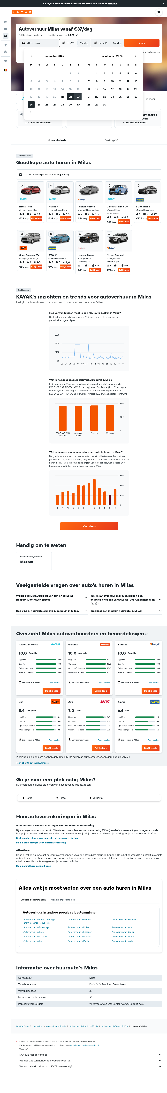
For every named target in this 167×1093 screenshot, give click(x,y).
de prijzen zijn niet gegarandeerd (84, 1045)
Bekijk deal (36, 218)
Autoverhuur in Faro (33, 931)
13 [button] (54, 89)
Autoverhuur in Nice (122, 927)
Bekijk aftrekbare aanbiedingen (33, 865)
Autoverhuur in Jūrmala (123, 936)
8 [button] (70, 81)
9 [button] (78, 81)
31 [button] (31, 112)
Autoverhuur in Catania (35, 936)
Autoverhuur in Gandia (79, 919)
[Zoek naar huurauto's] (5, 36)
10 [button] (31, 89)
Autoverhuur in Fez (33, 941)
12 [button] (47, 89)
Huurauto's (37, 1026)
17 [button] (31, 96)
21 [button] (62, 96)
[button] (163, 3)
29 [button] (70, 104)
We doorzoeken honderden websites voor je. (44, 1060)
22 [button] (70, 96)
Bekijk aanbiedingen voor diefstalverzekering (41, 842)
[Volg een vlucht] (5, 52)
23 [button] (78, 96)
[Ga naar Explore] (5, 45)
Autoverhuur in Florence (124, 919)
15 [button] (70, 89)
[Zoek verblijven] (5, 29)
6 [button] (54, 81)
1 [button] (70, 73)
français (112, 3)
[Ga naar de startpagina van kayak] (22, 12)
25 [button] (39, 104)
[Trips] (5, 61)
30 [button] (78, 104)
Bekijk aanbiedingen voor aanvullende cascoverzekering (47, 838)
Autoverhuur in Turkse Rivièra (115, 1026)
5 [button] (47, 81)
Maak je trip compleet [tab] (63, 899)
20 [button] (54, 96)
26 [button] (46, 104)
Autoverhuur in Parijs (78, 941)
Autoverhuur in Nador (123, 941)
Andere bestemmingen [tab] (33, 899)
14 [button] (62, 89)
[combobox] (31, 35)
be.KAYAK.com (22, 1026)
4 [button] (39, 81)
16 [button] (78, 89)
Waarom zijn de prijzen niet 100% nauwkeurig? (45, 1066)
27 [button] (54, 104)
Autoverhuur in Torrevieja (36, 927)
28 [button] (62, 104)
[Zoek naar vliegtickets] (5, 22)
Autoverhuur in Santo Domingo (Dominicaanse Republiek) (39, 921)
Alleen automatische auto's (145, 52)
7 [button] (62, 81)
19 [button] (47, 96)
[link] (89, 526)
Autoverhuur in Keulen (123, 931)
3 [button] (31, 81)
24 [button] (31, 104)
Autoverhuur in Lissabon (80, 931)
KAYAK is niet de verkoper (33, 1054)
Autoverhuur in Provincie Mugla (84, 1026)
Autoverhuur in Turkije (56, 1026)
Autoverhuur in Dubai (78, 927)
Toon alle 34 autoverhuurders (32, 762)
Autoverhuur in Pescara (79, 936)
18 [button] (39, 96)
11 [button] (39, 89)
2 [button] (78, 73)
